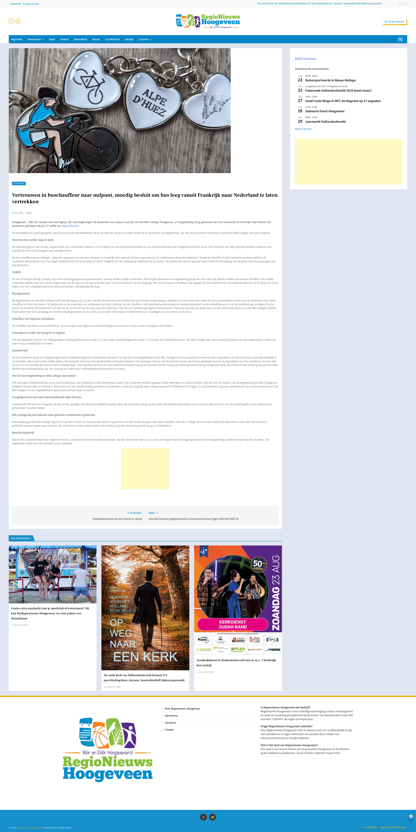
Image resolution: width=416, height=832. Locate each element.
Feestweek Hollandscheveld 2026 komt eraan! (338, 90)
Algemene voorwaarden (393, 827)
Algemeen (16, 39)
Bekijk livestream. (305, 58)
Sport (52, 39)
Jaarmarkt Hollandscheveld (325, 121)
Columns (143, 39)
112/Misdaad (112, 39)
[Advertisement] (145, 468)
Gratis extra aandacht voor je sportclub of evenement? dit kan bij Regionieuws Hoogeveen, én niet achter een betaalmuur (50, 613)
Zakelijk (128, 39)
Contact (169, 729)
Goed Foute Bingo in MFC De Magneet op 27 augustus (343, 101)
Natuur (96, 39)
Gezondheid (80, 39)
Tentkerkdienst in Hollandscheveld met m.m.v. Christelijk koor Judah (340, 3)
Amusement (34, 39)
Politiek (64, 39)
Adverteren (171, 715)
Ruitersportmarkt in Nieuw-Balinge (330, 80)
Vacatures (170, 722)
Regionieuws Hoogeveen (30, 827)
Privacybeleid (370, 827)
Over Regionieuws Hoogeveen (182, 708)
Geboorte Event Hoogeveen (324, 111)
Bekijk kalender (303, 128)
